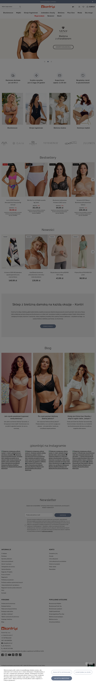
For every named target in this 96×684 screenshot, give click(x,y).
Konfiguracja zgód (83, 672)
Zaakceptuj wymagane (61, 672)
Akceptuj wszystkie (61, 678)
